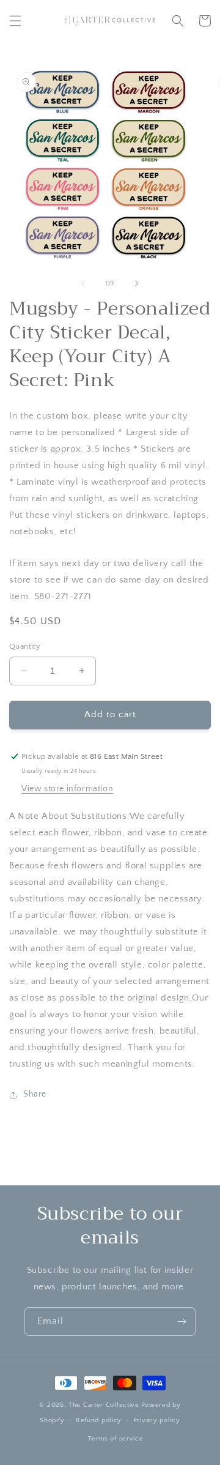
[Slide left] (83, 283)
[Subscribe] (181, 1321)
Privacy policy (156, 1420)
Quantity (24, 646)
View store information (67, 789)
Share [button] (34, 1094)
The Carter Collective (103, 1405)
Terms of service (115, 1438)
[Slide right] (136, 283)
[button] (15, 20)
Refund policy (99, 1420)
